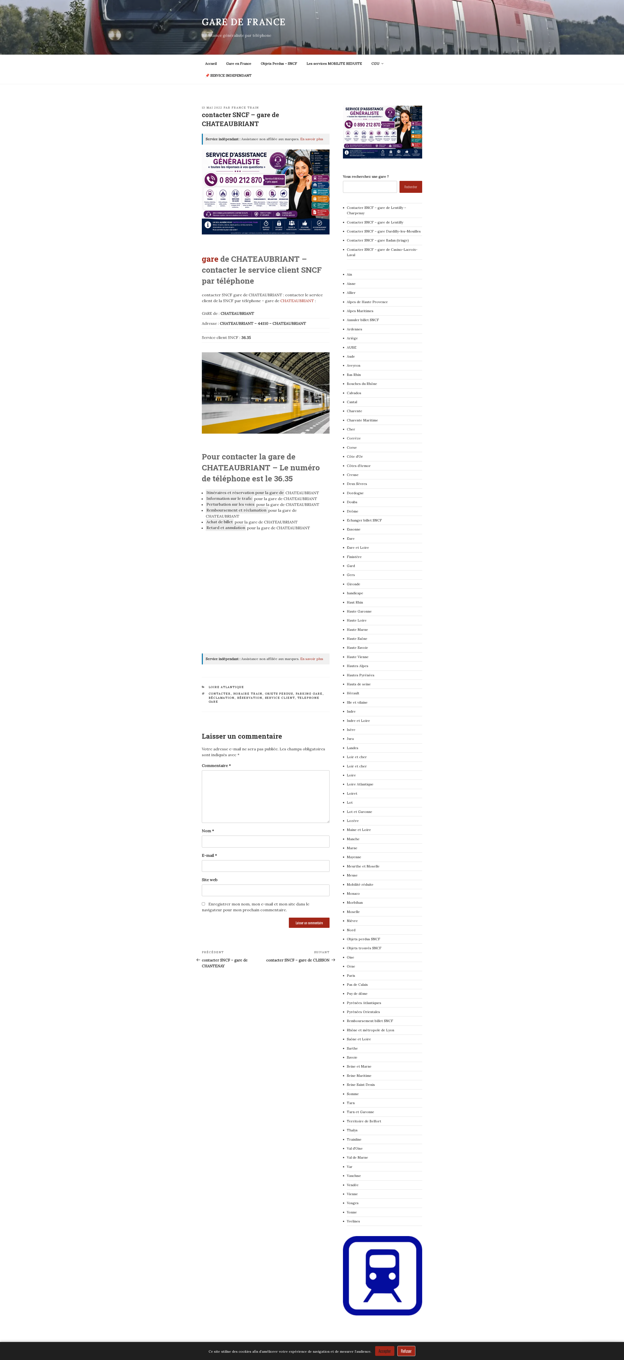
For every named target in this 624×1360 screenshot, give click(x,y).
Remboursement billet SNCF (370, 1021)
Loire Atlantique (226, 687)
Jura (350, 738)
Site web (209, 879)
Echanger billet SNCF (364, 520)
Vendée (353, 1185)
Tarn (351, 1103)
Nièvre (352, 921)
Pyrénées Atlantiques (364, 1003)
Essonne (354, 529)
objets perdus (279, 693)
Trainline (354, 1139)
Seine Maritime (359, 1075)
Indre (351, 711)
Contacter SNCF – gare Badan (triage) (378, 240)
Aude (351, 356)
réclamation (222, 697)
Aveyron (353, 365)
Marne (352, 848)
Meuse (352, 875)
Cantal (352, 402)
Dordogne (355, 493)
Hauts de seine (359, 684)
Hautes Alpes (357, 666)
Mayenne (354, 857)
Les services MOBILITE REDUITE (334, 63)
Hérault (353, 693)
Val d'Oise (355, 1148)
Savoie (352, 1057)
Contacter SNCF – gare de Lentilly (375, 222)
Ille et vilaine (357, 702)
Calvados (354, 393)
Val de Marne (357, 1157)
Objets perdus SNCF (363, 939)
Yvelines (353, 1221)
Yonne (352, 1212)
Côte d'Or (355, 456)
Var (349, 1166)
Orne (351, 966)
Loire (351, 775)
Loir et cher (357, 757)
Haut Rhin (355, 602)
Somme (353, 1094)
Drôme (352, 511)
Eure (351, 538)
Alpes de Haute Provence (367, 302)
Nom (208, 830)
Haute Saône (357, 638)
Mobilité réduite (360, 884)
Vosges (353, 1203)
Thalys (352, 1130)
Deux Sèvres (357, 484)
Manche (353, 839)
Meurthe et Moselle (363, 866)
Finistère (354, 557)
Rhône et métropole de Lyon (370, 1030)
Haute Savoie (357, 647)
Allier (351, 292)
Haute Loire (357, 620)
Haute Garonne (359, 611)
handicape (355, 593)
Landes (352, 748)
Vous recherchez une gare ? (366, 176)
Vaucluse (354, 1176)
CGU (375, 63)
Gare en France (238, 63)
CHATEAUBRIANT (297, 300)
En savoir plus (311, 139)
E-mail (209, 855)
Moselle (353, 912)
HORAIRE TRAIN (248, 693)
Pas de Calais (357, 984)
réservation (250, 697)
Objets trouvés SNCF (364, 948)
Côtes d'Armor (359, 466)
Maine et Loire (359, 830)
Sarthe (352, 1048)
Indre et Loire (358, 720)
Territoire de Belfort (364, 1121)
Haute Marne (357, 629)
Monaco (353, 893)
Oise (350, 957)
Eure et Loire (358, 547)
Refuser (406, 1351)
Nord (351, 930)
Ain (349, 274)
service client (280, 697)
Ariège (352, 338)
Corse (352, 447)
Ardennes (354, 329)
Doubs (352, 502)
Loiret (352, 793)
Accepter (385, 1351)
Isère (351, 729)
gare (210, 258)
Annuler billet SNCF (363, 320)
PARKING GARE (309, 693)
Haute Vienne (358, 657)
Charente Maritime (362, 420)
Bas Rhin (354, 375)
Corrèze (354, 438)
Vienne (352, 1194)
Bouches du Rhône (362, 384)
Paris (351, 975)
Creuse (353, 475)
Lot (350, 802)
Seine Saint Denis (361, 1084)
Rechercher (410, 186)
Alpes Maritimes (360, 311)
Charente (354, 411)
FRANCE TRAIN (245, 107)
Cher (351, 429)
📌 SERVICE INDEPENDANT (228, 75)
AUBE (351, 347)
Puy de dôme (357, 993)
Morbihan (355, 902)
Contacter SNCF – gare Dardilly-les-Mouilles (384, 231)
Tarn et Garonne (360, 1112)
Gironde (353, 584)
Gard (351, 566)
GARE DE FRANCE (244, 22)
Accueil (211, 63)
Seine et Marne (359, 1066)
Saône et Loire (359, 1039)
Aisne (351, 283)
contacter (220, 693)
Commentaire (216, 765)
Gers (351, 575)
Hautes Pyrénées (360, 675)
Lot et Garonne (359, 812)
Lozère (353, 821)
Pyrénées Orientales (363, 1012)
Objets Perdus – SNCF (279, 63)
